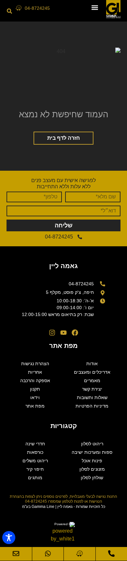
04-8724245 (37, 8)
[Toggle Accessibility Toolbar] (9, 537)
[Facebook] (75, 332)
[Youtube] (63, 332)
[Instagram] (52, 332)
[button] (94, 7)
